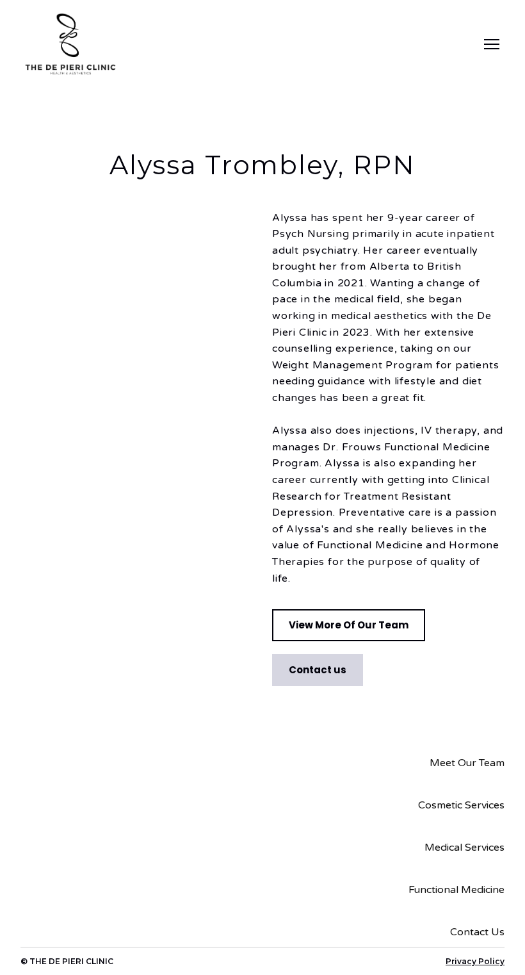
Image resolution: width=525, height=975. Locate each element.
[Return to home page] (70, 44)
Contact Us (477, 932)
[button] (348, 625)
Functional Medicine (456, 889)
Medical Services (464, 847)
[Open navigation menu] (492, 44)
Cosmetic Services (461, 805)
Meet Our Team (467, 763)
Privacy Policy (475, 961)
